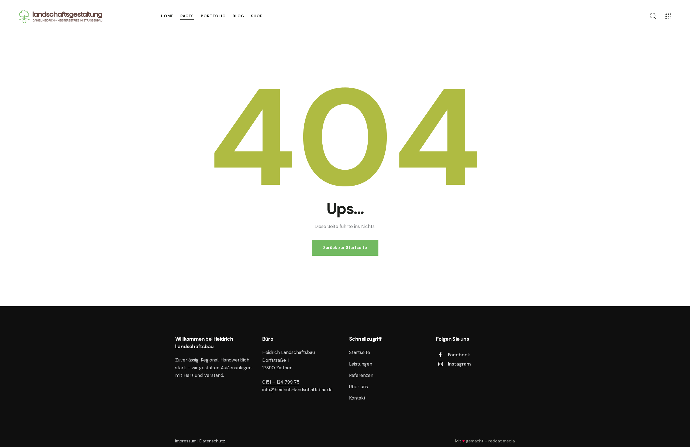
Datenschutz (212, 441)
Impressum (185, 441)
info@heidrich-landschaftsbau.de (297, 390)
